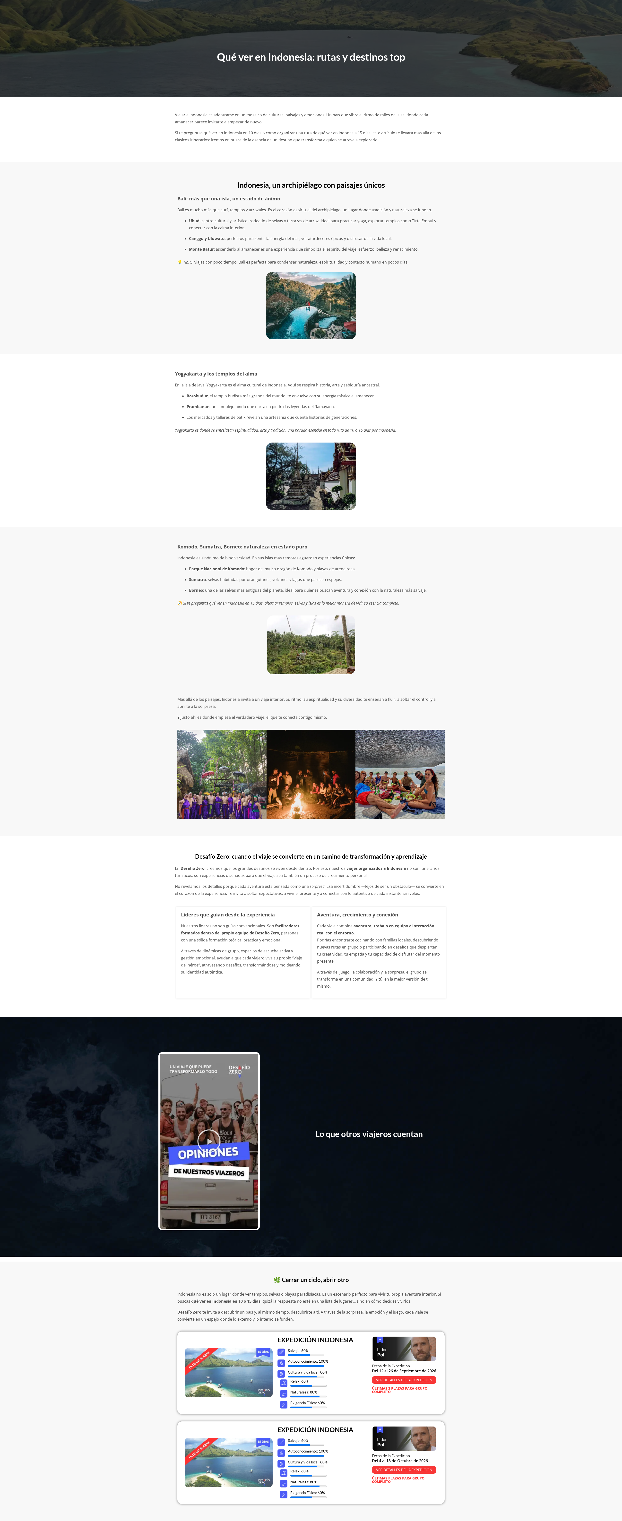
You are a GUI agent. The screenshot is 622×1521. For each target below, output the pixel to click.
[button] (209, 1141)
